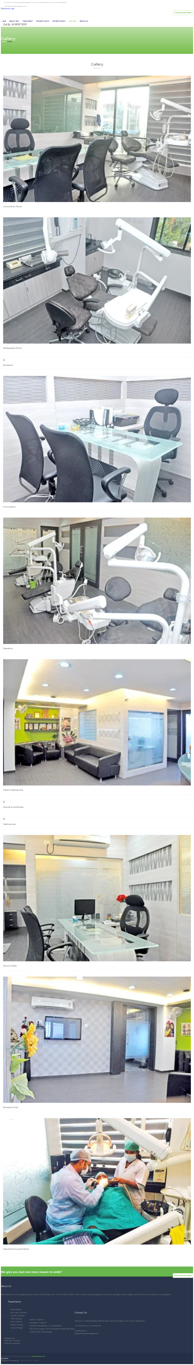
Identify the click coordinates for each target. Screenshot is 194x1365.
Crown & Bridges (16, 1328)
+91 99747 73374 (18, 24)
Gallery (72, 21)
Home (4, 41)
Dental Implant (15, 1309)
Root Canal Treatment (18, 1312)
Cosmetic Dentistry (17, 1316)
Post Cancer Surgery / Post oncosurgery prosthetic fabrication (52, 1329)
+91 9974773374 (81, 1326)
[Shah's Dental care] (97, 201)
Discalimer (5, 1358)
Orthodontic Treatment (38, 1323)
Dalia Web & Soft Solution (29, 1360)
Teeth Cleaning (15, 1319)
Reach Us (84, 21)
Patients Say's (42, 21)
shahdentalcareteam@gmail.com (15, 6)
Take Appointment (183, 13)
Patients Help (59, 21)
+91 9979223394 (95, 1326)
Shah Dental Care (38, 1356)
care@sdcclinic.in (81, 1331)
